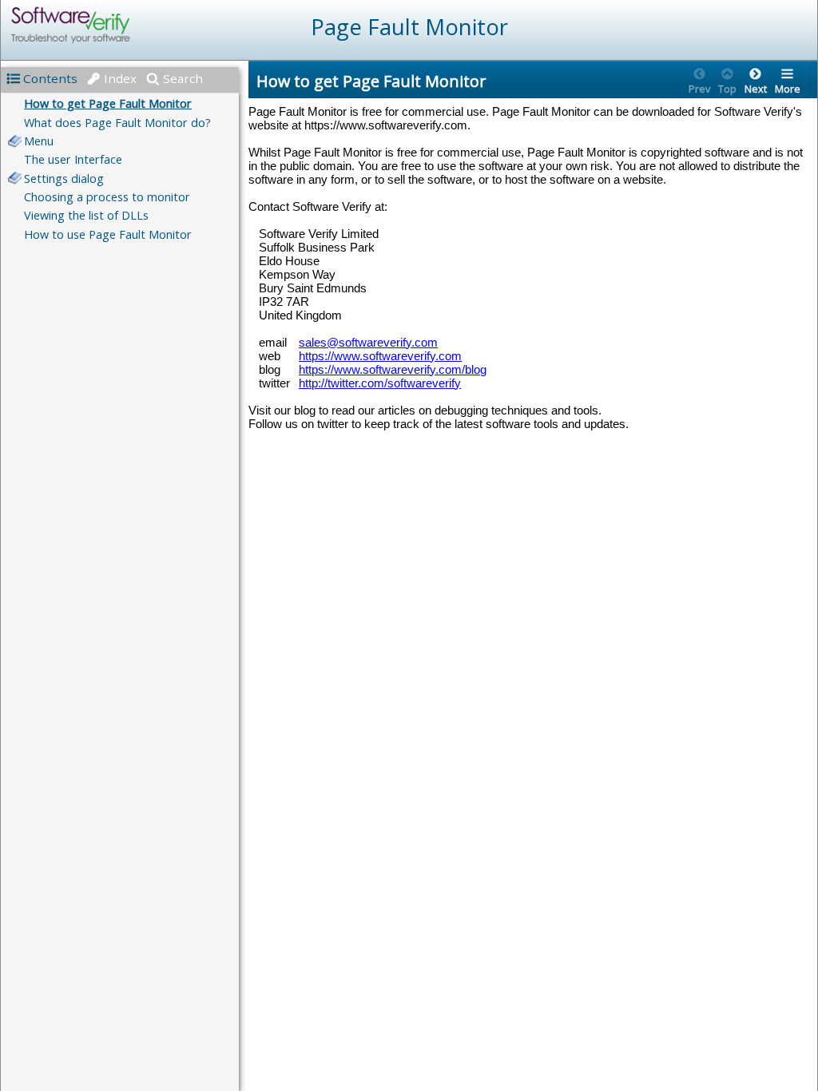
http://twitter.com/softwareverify (380, 383)
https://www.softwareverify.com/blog (392, 369)
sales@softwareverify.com (368, 342)
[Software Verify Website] (128, 25)
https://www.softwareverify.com (380, 356)
